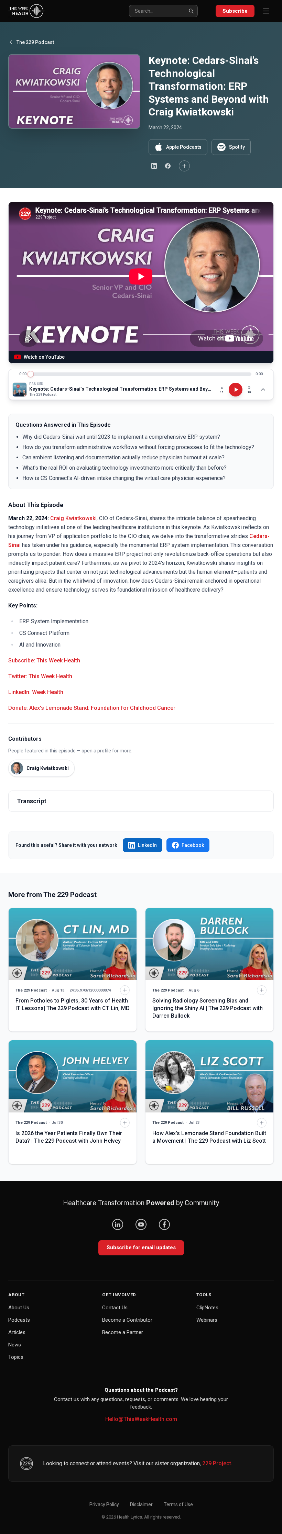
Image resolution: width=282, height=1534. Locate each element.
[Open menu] (266, 11)
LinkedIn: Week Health (35, 692)
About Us (18, 1308)
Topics (15, 1357)
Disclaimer (141, 1504)
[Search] (191, 11)
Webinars (206, 1320)
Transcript (31, 801)
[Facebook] (164, 1224)
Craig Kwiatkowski (73, 518)
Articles (16, 1332)
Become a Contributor (127, 1320)
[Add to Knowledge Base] (184, 165)
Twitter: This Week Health (40, 676)
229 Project (216, 1463)
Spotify (237, 147)
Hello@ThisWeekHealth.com (141, 1419)
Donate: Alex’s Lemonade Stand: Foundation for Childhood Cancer (91, 708)
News (14, 1345)
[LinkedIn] (117, 1224)
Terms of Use (178, 1504)
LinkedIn (147, 845)
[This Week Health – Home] (26, 11)
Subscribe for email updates (141, 1247)
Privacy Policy (104, 1504)
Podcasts (19, 1320)
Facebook (193, 845)
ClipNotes (207, 1308)
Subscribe (235, 11)
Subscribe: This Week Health (44, 660)
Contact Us (115, 1308)
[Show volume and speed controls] (263, 389)
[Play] (235, 389)
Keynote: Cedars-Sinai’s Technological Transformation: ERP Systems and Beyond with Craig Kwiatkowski (121, 389)
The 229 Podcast (35, 42)
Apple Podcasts (184, 147)
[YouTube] (141, 1224)
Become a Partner (122, 1332)
